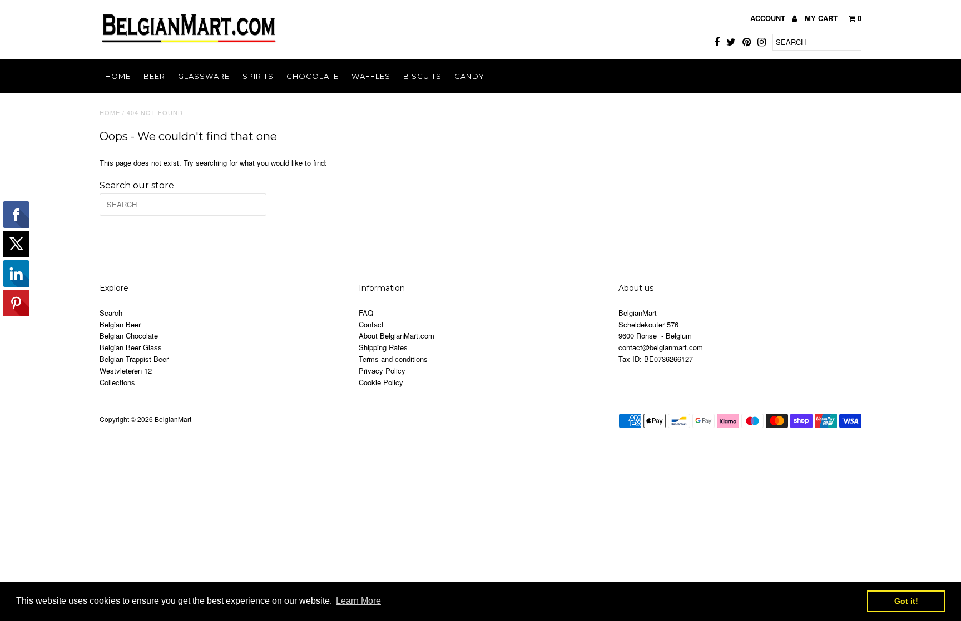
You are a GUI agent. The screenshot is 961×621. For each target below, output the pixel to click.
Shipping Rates (383, 347)
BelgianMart (173, 419)
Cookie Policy (381, 382)
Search (111, 312)
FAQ (366, 312)
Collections (117, 382)
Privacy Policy (382, 370)
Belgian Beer (120, 324)
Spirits (258, 76)
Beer (154, 76)
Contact (371, 324)
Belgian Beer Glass (131, 347)
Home (118, 76)
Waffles (370, 76)
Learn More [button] (358, 600)
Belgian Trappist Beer (134, 359)
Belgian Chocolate (129, 335)
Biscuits (422, 76)
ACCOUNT (768, 18)
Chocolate (312, 76)
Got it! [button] (906, 601)
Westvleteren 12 (126, 370)
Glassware (204, 76)
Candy (469, 76)
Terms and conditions (393, 359)
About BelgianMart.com (396, 335)
